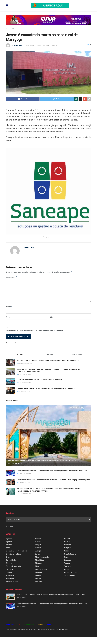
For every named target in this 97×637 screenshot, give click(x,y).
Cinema (9, 563)
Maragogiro (21, 629)
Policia (14, 29)
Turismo (67, 566)
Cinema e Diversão (13, 566)
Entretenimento (12, 582)
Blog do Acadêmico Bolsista (17, 551)
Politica (67, 542)
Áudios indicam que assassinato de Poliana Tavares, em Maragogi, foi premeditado (48, 360)
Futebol (38, 542)
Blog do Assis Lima (13, 554)
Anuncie (9, 545)
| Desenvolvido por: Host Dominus (57, 629)
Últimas (67, 569)
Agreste (9, 542)
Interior (38, 548)
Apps (8, 548)
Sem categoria (51, 45)
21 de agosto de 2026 (15, 463)
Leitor (37, 554)
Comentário (11, 277)
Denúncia (9, 569)
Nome (9, 306)
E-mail (9, 317)
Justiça (38, 551)
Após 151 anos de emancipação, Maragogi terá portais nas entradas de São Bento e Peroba (42, 460)
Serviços (67, 560)
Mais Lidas (39, 560)
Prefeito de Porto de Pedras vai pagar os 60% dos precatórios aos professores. (46, 388)
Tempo (67, 563)
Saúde (66, 551)
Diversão (9, 572)
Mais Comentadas (42, 557)
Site (51, 317)
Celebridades (11, 560)
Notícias (38, 582)
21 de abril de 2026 (24, 482)
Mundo (38, 578)
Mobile (38, 575)
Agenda (9, 539)
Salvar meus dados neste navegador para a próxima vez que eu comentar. (35, 330)
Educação (10, 578)
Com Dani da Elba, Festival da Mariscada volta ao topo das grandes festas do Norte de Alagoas (52, 470)
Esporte (38, 539)
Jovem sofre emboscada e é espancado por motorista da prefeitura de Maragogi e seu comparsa (53, 480)
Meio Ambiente (41, 569)
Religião (67, 548)
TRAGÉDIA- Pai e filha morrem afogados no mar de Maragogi (39, 379)
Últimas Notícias (70, 572)
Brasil (8, 557)
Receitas (67, 545)
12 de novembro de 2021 (33, 45)
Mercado (38, 572)
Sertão (67, 557)
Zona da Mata (69, 575)
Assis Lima (18, 45)
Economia (10, 575)
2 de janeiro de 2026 (24, 494)
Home (8, 29)
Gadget (38, 545)
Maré (37, 566)
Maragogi (39, 563)
